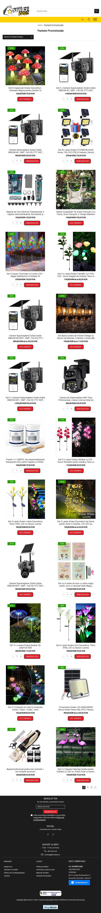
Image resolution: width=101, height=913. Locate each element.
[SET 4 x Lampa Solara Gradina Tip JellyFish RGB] (25, 623)
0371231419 (52, 851)
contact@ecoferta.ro (52, 855)
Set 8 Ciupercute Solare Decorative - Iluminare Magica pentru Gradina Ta (25, 89)
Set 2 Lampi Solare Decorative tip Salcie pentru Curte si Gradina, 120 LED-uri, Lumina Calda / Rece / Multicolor (75, 522)
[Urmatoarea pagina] (95, 787)
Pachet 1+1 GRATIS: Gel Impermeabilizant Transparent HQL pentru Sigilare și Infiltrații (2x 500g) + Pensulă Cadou (25, 460)
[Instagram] (53, 834)
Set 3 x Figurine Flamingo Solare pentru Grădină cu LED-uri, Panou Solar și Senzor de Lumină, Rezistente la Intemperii (76, 770)
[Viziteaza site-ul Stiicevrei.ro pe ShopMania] (50, 907)
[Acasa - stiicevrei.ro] (16, 11)
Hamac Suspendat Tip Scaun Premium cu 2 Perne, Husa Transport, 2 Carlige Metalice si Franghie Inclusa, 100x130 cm (75, 213)
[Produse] (95, 20)
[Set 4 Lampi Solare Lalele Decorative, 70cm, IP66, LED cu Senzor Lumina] (25, 499)
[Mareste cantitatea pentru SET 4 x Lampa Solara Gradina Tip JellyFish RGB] (20, 656)
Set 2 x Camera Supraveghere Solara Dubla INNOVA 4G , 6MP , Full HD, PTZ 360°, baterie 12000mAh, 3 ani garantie (75, 89)
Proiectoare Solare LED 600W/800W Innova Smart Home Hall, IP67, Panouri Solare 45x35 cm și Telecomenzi (76, 708)
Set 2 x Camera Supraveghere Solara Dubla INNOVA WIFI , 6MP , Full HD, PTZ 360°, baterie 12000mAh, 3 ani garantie (25, 398)
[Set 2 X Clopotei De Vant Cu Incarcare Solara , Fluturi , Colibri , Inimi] (25, 685)
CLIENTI (39, 861)
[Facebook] (48, 834)
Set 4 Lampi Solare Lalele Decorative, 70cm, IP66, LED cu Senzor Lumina (25, 522)
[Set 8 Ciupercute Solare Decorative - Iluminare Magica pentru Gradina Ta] (25, 65)
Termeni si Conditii (11, 870)
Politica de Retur (42, 867)
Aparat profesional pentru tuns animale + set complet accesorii (25, 770)
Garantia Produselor (43, 876)
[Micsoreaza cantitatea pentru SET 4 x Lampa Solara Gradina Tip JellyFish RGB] (13, 656)
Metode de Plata (42, 873)
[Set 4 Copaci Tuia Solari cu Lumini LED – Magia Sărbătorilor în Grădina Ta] (25, 251)
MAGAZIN (8, 861)
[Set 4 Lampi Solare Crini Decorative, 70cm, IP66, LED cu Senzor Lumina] (75, 623)
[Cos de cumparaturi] (89, 19)
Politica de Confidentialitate (14, 873)
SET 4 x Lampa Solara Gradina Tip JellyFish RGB (25, 646)
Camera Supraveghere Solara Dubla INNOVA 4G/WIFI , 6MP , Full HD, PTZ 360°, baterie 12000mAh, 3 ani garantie (25, 336)
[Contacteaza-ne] (83, 19)
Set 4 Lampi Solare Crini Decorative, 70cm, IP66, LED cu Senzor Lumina (75, 646)
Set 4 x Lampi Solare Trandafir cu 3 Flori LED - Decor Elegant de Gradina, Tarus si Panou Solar (75, 274)
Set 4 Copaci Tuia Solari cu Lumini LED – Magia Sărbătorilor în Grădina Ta (25, 274)
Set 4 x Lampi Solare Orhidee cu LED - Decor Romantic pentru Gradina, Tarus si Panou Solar (76, 460)
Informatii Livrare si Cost (45, 870)
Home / (41, 25)
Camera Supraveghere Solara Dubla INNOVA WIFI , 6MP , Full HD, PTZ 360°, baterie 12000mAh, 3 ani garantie (25, 584)
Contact (7, 876)
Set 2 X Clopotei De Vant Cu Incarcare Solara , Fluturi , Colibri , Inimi (25, 708)
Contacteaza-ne (81, 882)
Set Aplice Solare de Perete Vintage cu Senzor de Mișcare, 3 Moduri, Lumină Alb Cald (76, 336)
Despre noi (8, 867)
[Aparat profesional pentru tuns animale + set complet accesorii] (25, 747)
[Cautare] (96, 11)
